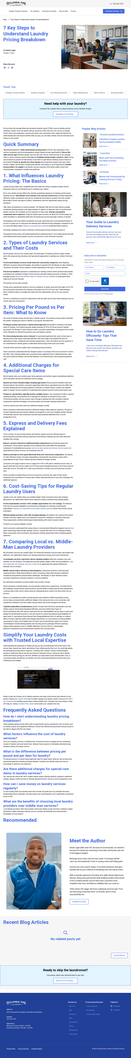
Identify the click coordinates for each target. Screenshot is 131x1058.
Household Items (117, 93)
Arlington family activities (15, 93)
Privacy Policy (11, 1049)
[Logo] (17, 4)
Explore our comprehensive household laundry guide (32, 508)
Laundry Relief (23, 699)
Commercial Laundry (49, 11)
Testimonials (73, 1034)
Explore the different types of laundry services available (35, 276)
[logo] (16, 1003)
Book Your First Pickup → (65, 981)
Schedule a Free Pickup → (65, 114)
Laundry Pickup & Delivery (18, 11)
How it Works (73, 1022)
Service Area (63, 11)
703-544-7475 (11, 1019)
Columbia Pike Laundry (26, 704)
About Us (72, 1006)
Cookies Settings (36, 1049)
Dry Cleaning (34, 11)
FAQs (70, 1018)
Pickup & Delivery (91, 1006)
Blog (70, 1010)
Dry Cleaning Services (59, 93)
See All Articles (119, 955)
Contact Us (72, 1014)
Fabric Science (99, 93)
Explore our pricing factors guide (35, 226)
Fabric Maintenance (80, 93)
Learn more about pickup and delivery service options (50, 448)
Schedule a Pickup (79, 902)
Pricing (73, 11)
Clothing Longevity (38, 93)
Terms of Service (23, 1049)
